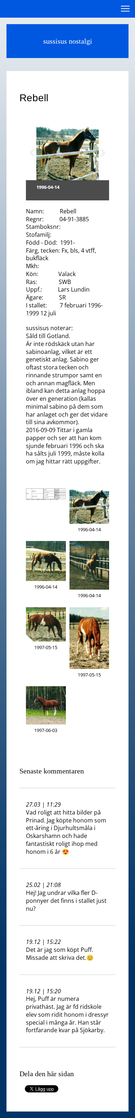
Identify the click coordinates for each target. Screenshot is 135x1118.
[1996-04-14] (67, 152)
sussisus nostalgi (67, 41)
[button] (32, 152)
